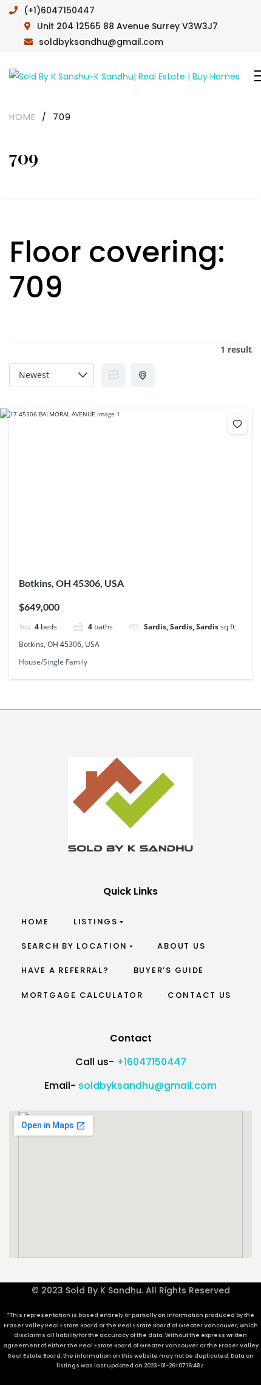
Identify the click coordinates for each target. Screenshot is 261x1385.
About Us (181, 946)
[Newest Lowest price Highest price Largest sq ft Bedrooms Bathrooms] (51, 375)
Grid (113, 375)
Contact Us (199, 995)
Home (35, 921)
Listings (95, 921)
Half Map (142, 375)
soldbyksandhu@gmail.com (147, 1085)
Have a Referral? (65, 970)
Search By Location (74, 946)
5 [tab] (143, 545)
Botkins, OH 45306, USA (71, 583)
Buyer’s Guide (169, 970)
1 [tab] (99, 545)
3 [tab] (121, 545)
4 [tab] (132, 545)
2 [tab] (110, 545)
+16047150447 (151, 1062)
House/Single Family (53, 662)
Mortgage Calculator (82, 995)
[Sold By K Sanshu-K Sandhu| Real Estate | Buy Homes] (124, 76)
